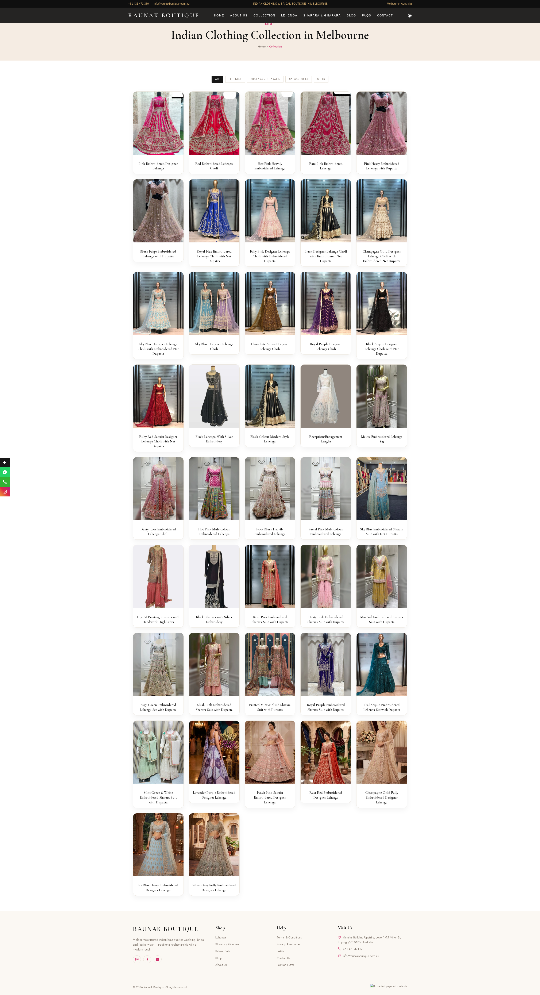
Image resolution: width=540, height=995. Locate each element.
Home (262, 47)
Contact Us (283, 958)
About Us (221, 965)
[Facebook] (147, 959)
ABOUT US (239, 15)
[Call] (5, 482)
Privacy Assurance (288, 944)
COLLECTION (264, 15)
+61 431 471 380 (354, 949)
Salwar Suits (298, 79)
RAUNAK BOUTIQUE (165, 929)
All (217, 79)
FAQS (366, 15)
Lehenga (235, 79)
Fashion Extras (285, 965)
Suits (321, 79)
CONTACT (385, 15)
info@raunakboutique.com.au (361, 956)
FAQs (280, 951)
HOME (219, 15)
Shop (218, 958)
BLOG (351, 15)
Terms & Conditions (289, 937)
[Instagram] (137, 959)
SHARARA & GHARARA (322, 15)
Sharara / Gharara (265, 79)
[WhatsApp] (158, 959)
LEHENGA (289, 15)
